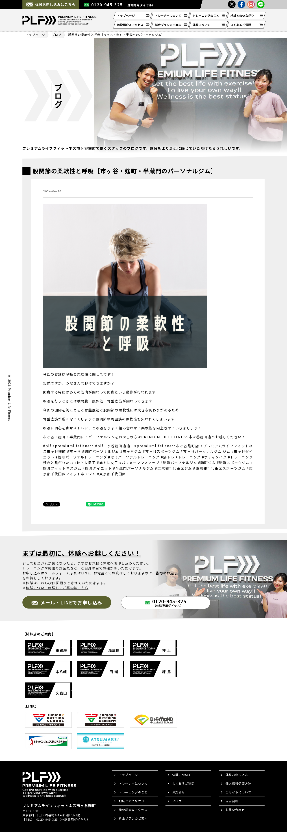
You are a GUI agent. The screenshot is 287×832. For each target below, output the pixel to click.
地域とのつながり (242, 15)
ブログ (56, 35)
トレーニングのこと (206, 15)
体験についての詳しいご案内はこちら (57, 587)
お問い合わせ (235, 810)
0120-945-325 (123, 4)
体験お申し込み (237, 775)
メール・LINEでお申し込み (71, 602)
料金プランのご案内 (168, 25)
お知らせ (178, 792)
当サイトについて (238, 792)
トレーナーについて (168, 15)
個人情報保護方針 (238, 783)
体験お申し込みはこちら (55, 4)
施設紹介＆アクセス (130, 25)
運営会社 (232, 801)
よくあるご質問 (240, 25)
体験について (201, 25)
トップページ (126, 15)
